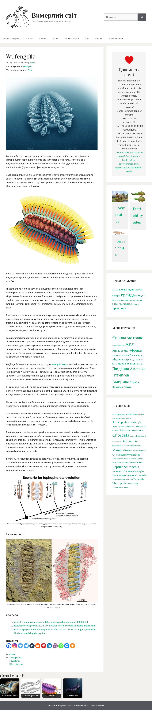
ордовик (125, 300)
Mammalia (120, 450)
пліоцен (129, 304)
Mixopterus (14, 661)
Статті (29, 38)
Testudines (129, 479)
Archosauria (125, 418)
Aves (114, 426)
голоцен (115, 290)
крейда (128, 295)
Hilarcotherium (16, 664)
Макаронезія (134, 360)
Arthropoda (119, 422)
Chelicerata (125, 430)
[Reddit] (37, 645)
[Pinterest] (43, 645)
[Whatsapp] (61, 645)
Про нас (99, 38)
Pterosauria (136, 462)
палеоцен (133, 300)
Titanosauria (117, 487)
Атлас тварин (72, 38)
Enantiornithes (117, 446)
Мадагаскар (120, 359)
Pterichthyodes (138, 216)
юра (123, 308)
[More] (72, 645)
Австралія (135, 338)
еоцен (130, 289)
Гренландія (135, 355)
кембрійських (59, 364)
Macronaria (136, 445)
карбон (138, 289)
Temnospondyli (118, 479)
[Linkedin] (49, 645)
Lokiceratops (120, 215)
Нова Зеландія (127, 363)
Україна (135, 382)
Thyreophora (132, 484)
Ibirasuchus (120, 248)
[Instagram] (14, 645)
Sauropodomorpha (134, 471)
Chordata (120, 435)
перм (139, 300)
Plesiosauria (117, 459)
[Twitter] (20, 645)
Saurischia (131, 467)
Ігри (87, 38)
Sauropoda (118, 471)
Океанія (140, 364)
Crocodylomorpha (138, 436)
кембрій (27, 66)
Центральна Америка (121, 387)
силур (136, 304)
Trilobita (126, 487)
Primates (127, 459)
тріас (116, 308)
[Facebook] (8, 645)
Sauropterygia (119, 475)
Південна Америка (128, 368)
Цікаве (55, 38)
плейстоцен (118, 304)
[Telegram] (26, 645)
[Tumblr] (32, 645)
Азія (30, 70)
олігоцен (117, 300)
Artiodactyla (134, 422)
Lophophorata (15, 657)
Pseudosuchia (137, 458)
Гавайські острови (120, 355)
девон (122, 289)
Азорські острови (118, 345)
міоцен (140, 295)
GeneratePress (97, 705)
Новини (42, 38)
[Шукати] (142, 17)
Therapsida (138, 479)
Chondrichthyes (137, 430)
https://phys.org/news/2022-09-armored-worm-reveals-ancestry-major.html (54, 625)
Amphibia (130, 414)
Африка (135, 350)
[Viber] (55, 645)
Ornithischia (119, 454)
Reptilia (118, 467)
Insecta (127, 445)
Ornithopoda (133, 454)
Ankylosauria (139, 414)
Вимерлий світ (54, 15)
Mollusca (141, 450)
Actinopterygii (118, 414)
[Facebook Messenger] (66, 645)
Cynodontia (116, 442)
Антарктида (120, 350)
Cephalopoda (140, 426)
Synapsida (141, 475)
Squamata (131, 475)
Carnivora (129, 426)
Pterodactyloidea (120, 462)
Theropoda (119, 483)
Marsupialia (132, 451)
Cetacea (115, 430)
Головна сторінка (11, 38)
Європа (119, 337)
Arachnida (116, 418)
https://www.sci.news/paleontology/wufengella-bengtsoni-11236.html (51, 622)
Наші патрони (116, 38)
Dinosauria (129, 441)
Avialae (121, 426)
